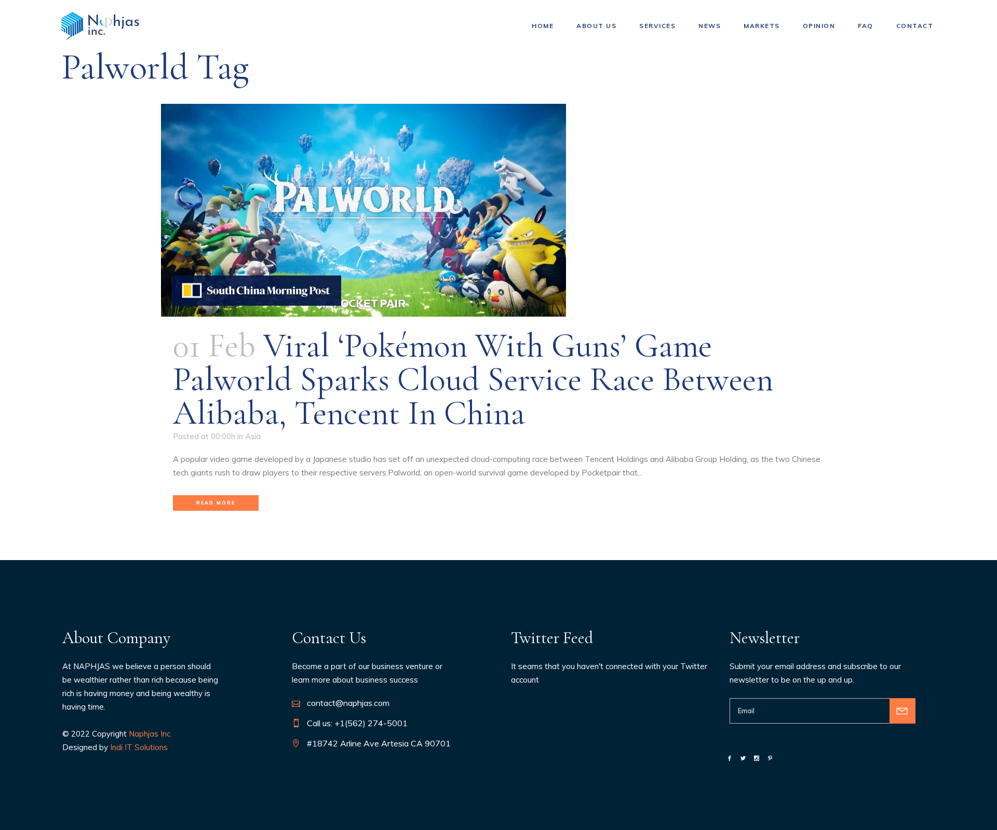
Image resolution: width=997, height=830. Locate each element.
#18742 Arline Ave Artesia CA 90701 (379, 743)
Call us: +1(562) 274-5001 (357, 723)
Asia (253, 436)
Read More (215, 503)
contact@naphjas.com (348, 703)
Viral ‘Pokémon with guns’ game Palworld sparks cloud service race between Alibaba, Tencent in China (473, 379)
